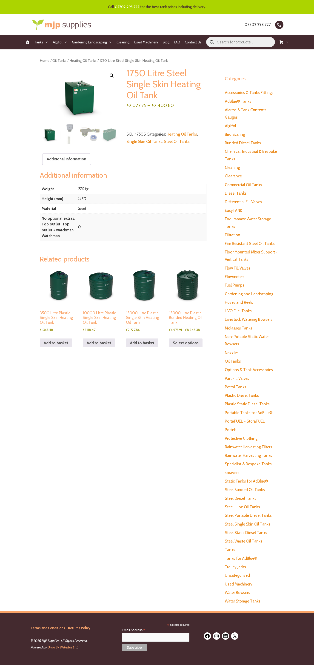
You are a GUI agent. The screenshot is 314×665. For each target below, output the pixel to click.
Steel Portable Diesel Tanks (248, 515)
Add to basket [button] (56, 343)
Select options (186, 343)
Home (44, 60)
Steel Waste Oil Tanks (243, 541)
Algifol (57, 42)
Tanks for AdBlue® (241, 558)
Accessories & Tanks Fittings (249, 92)
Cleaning (123, 42)
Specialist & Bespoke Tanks (248, 464)
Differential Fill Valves (243, 201)
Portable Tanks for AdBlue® (249, 412)
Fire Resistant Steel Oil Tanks (250, 243)
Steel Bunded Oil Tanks (245, 489)
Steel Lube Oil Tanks (242, 507)
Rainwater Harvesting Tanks (248, 455)
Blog (166, 42)
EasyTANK (233, 210)
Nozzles (232, 352)
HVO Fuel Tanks (238, 311)
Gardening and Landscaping (249, 294)
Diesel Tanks (236, 193)
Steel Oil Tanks (177, 141)
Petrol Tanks (235, 387)
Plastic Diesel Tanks (242, 395)
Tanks (38, 42)
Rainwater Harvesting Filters (248, 447)
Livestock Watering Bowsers (248, 319)
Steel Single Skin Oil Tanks (247, 524)
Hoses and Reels (239, 302)
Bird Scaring (235, 134)
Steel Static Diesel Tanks (246, 532)
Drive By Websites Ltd (62, 647)
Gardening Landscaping (89, 42)
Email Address (133, 630)
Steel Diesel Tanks (240, 498)
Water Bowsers (237, 592)
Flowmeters (235, 276)
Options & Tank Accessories (249, 369)
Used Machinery (146, 42)
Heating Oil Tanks (83, 60)
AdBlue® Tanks (238, 101)
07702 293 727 (127, 7)
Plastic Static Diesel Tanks (247, 404)
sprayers (232, 472)
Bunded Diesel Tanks (243, 143)
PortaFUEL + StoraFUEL (245, 421)
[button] (112, 75)
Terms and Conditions (48, 628)
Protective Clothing (241, 438)
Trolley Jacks (235, 567)
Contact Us (193, 42)
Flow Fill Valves (237, 268)
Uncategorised (237, 575)
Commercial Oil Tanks (243, 184)
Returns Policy (79, 628)
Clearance (233, 176)
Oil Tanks (59, 60)
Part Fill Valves (237, 378)
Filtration (232, 235)
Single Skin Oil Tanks (144, 141)
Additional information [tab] (66, 159)
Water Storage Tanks (242, 601)
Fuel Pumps (234, 285)
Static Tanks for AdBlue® (246, 481)
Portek (230, 429)
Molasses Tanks (238, 328)
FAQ (177, 42)
